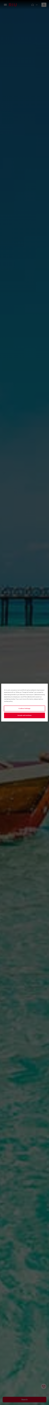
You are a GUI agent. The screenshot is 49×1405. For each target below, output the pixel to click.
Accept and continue (25, 715)
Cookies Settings (24, 708)
